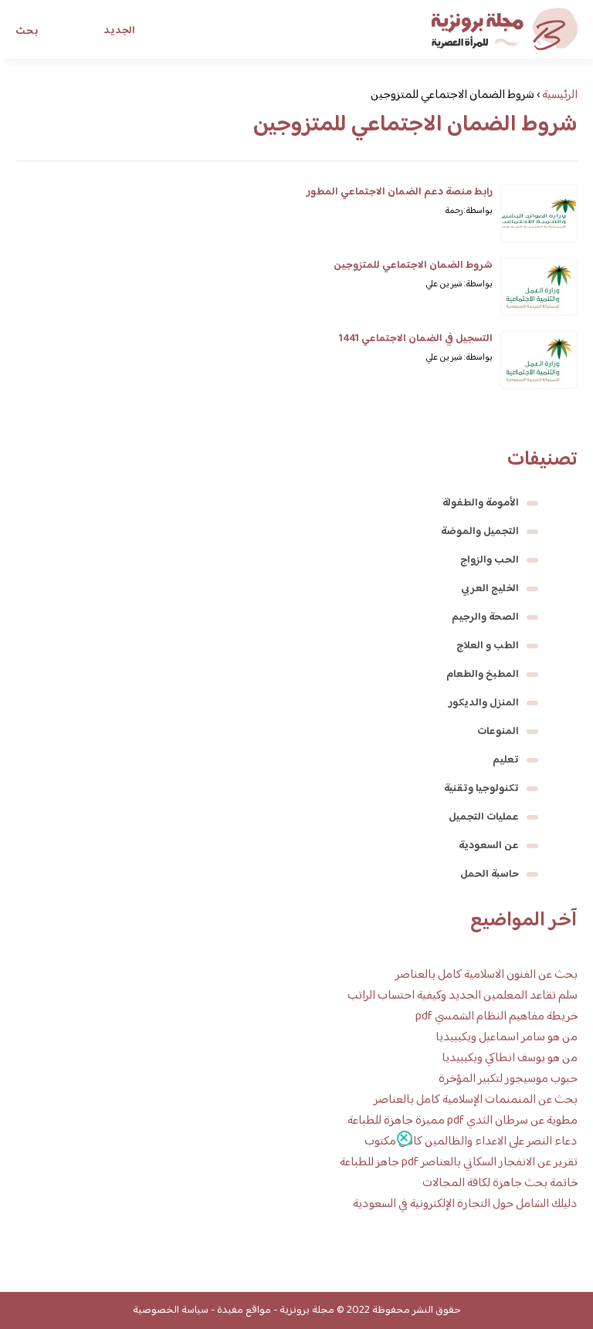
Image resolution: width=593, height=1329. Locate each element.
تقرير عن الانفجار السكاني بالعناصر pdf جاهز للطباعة (459, 1162)
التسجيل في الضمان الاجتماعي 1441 (416, 339)
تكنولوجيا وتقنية (481, 788)
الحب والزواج (489, 560)
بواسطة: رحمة (469, 211)
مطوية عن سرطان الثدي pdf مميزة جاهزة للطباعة (462, 1121)
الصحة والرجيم (485, 617)
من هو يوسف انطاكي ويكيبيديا (510, 1058)
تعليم (506, 760)
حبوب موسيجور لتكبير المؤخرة (508, 1079)
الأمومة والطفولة (480, 503)
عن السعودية (489, 846)
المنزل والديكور (484, 703)
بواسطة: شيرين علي (459, 284)
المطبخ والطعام (482, 674)
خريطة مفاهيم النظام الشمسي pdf (496, 1016)
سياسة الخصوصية (170, 1310)
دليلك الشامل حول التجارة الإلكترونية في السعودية (465, 1204)
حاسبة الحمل (489, 874)
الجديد (119, 31)
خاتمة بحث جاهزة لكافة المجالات (500, 1183)
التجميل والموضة (480, 531)
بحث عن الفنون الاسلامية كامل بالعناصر (486, 975)
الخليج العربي (490, 589)
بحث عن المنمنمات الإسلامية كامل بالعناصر (476, 1100)
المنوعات (498, 731)
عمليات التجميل (484, 817)
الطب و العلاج (487, 646)
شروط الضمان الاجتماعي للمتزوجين (413, 265)
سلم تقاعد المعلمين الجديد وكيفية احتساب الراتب (462, 996)
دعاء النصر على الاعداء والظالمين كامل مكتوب (471, 1141)
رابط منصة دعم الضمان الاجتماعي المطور (400, 192)
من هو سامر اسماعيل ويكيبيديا (506, 1037)
